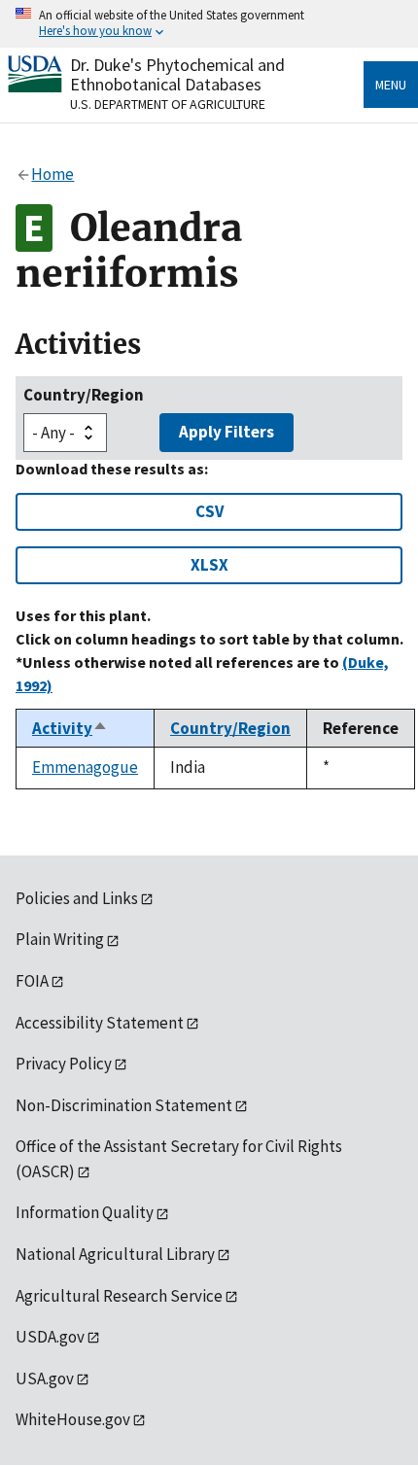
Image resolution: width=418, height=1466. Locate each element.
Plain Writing (60, 939)
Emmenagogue (85, 767)
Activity (70, 728)
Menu (390, 84)
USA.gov (45, 1378)
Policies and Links (77, 898)
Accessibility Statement (100, 1022)
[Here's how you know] (209, 24)
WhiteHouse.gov (73, 1419)
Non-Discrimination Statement (124, 1105)
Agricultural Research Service (119, 1296)
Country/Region (83, 394)
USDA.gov (50, 1336)
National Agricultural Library (115, 1254)
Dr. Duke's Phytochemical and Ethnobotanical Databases (177, 74)
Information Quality (85, 1212)
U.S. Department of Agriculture (167, 104)
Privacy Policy (64, 1063)
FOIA (32, 981)
